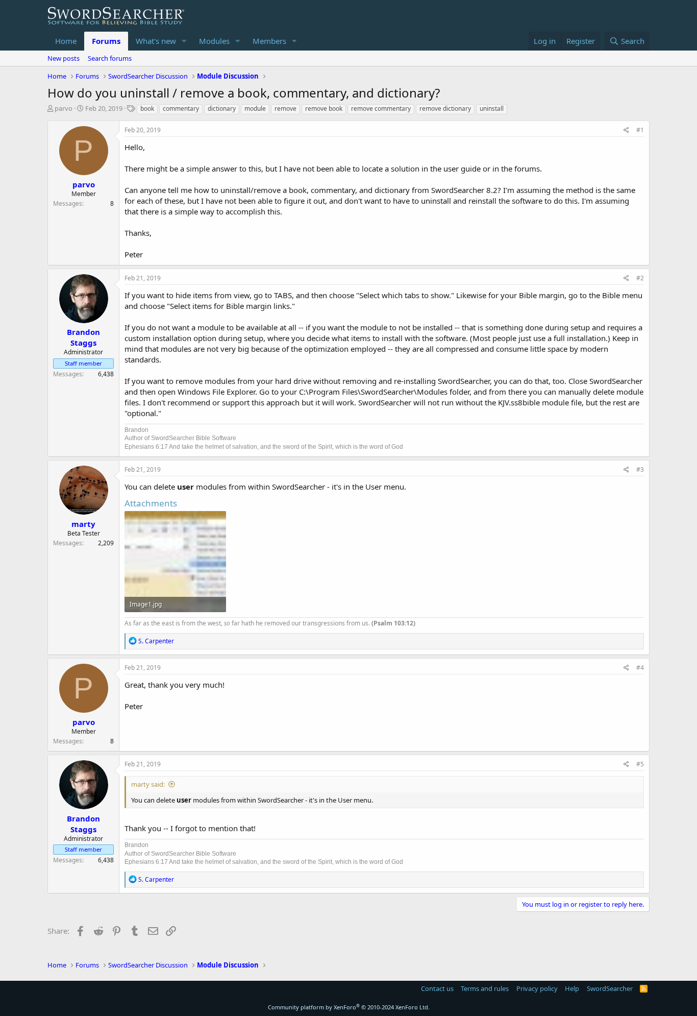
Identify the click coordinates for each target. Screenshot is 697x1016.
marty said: (148, 784)
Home (66, 41)
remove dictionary (445, 108)
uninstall (492, 108)
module (255, 108)
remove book (323, 108)
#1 (640, 130)
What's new (156, 41)
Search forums (110, 58)
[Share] (626, 130)
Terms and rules (485, 988)
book (147, 108)
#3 (640, 469)
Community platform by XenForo (349, 1007)
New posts (63, 58)
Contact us (437, 988)
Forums (106, 41)
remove (285, 108)
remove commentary (381, 108)
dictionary (222, 108)
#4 (640, 667)
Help (572, 988)
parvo (63, 108)
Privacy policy (537, 988)
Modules (214, 41)
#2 (640, 278)
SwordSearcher (610, 988)
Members (269, 41)
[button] (184, 41)
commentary (181, 108)
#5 (640, 764)
